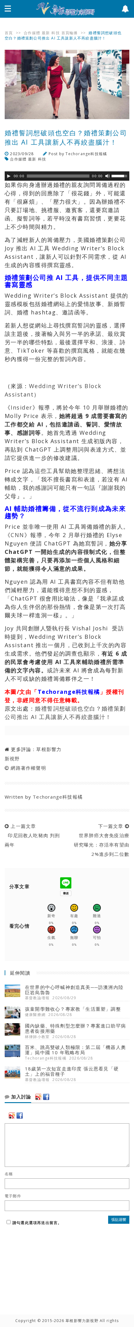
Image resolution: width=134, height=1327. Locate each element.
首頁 (9, 32)
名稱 (9, 1174)
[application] (67, 176)
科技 (55, 32)
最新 (46, 32)
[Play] (8, 176)
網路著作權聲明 (28, 768)
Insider (21, 407)
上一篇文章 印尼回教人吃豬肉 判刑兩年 (32, 835)
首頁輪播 (69, 32)
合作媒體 (32, 32)
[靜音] (107, 176)
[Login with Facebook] (46, 1097)
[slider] (120, 175)
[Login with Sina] (38, 1097)
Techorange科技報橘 (86, 153)
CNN (17, 535)
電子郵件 (13, 1196)
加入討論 (20, 1097)
